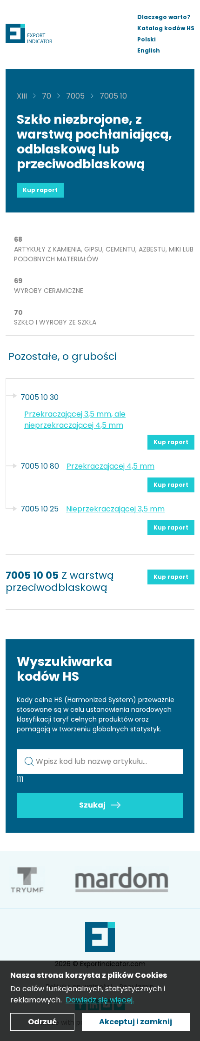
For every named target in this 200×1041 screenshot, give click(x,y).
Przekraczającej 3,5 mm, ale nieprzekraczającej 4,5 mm (75, 420)
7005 (75, 96)
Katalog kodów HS (165, 28)
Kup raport (40, 190)
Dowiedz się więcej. (100, 1000)
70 (46, 96)
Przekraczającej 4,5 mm (110, 466)
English (148, 50)
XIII (22, 96)
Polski (146, 39)
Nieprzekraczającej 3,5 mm (115, 509)
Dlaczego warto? (164, 17)
